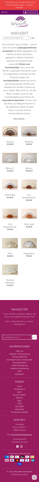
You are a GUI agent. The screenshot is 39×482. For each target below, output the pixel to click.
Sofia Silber (10, 195)
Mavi (10, 253)
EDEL (19, 401)
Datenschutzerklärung (19, 368)
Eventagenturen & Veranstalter (19, 359)
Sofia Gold (29, 224)
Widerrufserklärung (20, 365)
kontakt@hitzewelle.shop (21, 434)
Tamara (10, 141)
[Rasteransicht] (32, 38)
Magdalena (29, 253)
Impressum (19, 374)
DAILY (19, 392)
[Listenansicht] (35, 38)
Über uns (19, 351)
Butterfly (29, 141)
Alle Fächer (19, 409)
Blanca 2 (10, 168)
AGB (19, 371)
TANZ (19, 403)
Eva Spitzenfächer (29, 196)
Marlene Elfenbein (10, 281)
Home (19, 386)
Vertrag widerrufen (19, 357)
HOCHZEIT (19, 406)
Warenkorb (31, 12)
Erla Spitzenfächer (10, 225)
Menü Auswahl (18, 119)
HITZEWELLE (19, 389)
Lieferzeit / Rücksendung (19, 354)
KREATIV (19, 398)
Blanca (29, 168)
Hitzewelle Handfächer (23, 471)
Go (34, 337)
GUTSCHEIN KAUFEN (19, 412)
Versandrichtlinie (20, 362)
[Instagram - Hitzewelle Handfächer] (21, 446)
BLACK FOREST (19, 395)
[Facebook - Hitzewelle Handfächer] (17, 446)
